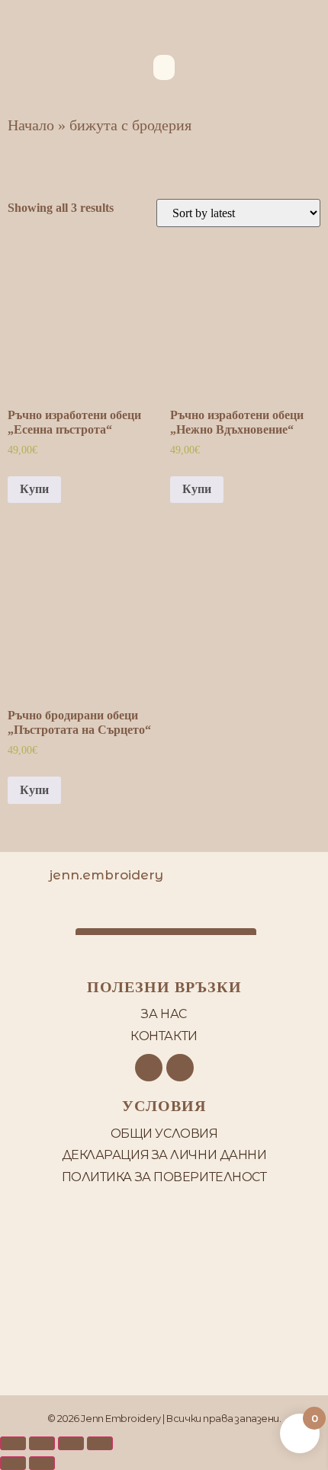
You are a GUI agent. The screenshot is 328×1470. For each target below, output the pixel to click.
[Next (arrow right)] (42, 1463)
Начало (31, 125)
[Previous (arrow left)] (13, 1463)
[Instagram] (180, 1067)
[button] (164, 67)
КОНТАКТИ (163, 1036)
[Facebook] (148, 1067)
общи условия (164, 1133)
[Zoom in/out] (100, 1443)
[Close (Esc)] (13, 1443)
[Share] (42, 1443)
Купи (34, 488)
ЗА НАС (163, 1014)
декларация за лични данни (164, 1155)
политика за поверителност (164, 1177)
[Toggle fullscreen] (71, 1443)
